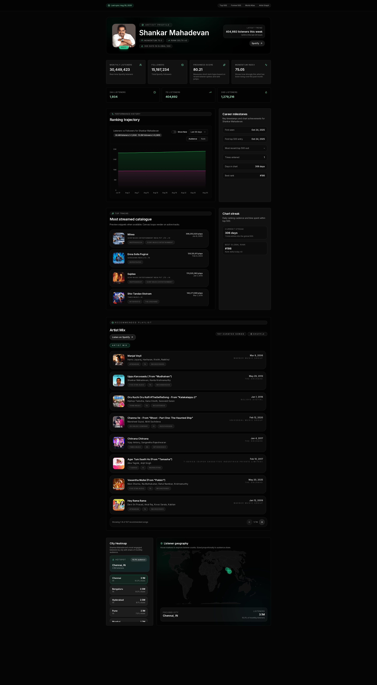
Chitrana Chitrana (138, 438)
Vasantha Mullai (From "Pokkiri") (146, 480)
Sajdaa (131, 273)
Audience (193, 139)
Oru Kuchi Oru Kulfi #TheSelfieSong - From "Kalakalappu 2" (162, 397)
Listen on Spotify (121, 337)
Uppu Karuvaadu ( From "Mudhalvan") (150, 376)
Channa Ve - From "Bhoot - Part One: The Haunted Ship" (160, 417)
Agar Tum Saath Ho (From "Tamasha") (150, 459)
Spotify (255, 43)
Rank (203, 139)
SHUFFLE (259, 334)
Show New (182, 132)
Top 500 (223, 5)
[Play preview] (118, 238)
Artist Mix (119, 345)
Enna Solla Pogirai (138, 254)
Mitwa (131, 234)
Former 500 (236, 5)
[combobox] (198, 132)
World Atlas (250, 5)
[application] (160, 171)
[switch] (174, 131)
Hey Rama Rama (137, 500)
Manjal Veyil (134, 355)
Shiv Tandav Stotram (140, 293)
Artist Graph (264, 5)
